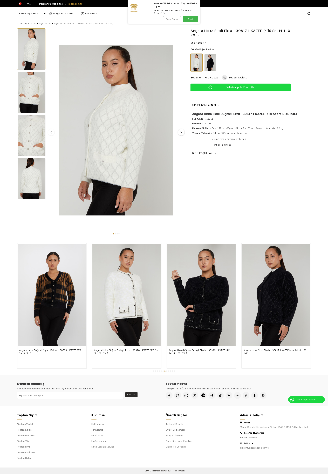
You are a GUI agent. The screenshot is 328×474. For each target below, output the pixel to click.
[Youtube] (263, 395)
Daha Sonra (172, 19)
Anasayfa (24, 23)
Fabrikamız (97, 435)
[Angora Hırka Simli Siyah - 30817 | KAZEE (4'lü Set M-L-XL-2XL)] (276, 295)
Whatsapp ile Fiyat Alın (241, 87)
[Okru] (237, 395)
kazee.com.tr (75, 3)
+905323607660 (249, 437)
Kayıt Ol (131, 394)
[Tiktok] (220, 395)
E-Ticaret (154, 470)
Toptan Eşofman (26, 452)
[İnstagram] (177, 395)
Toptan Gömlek (25, 424)
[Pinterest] (246, 395)
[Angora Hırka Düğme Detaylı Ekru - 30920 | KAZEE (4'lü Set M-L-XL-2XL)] (126, 295)
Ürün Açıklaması (205, 105)
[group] (116, 130)
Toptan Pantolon (26, 435)
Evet (190, 19)
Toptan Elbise (24, 429)
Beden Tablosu (238, 77)
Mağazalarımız (63, 13)
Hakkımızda (97, 424)
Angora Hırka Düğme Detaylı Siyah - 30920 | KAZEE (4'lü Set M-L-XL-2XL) (199, 352)
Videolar (91, 13)
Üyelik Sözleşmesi (175, 429)
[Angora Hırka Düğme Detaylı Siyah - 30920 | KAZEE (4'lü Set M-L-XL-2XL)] (201, 295)
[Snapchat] (254, 395)
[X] (194, 395)
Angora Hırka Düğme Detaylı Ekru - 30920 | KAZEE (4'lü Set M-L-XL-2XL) (126, 352)
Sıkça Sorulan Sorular (102, 446)
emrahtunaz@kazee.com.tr (254, 447)
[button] (113, 233)
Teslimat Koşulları (175, 424)
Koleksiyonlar (28, 13)
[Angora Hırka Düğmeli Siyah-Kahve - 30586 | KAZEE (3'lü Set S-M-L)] (51, 295)
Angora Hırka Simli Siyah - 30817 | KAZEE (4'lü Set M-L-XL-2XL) (275, 352)
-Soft (146, 470)
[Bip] (203, 395)
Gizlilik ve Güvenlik (176, 446)
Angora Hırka (44, 23)
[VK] (229, 395)
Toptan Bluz (23, 446)
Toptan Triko (23, 440)
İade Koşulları (204, 153)
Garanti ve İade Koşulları (179, 440)
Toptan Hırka (24, 457)
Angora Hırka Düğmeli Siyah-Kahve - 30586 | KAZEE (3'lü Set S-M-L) (50, 352)
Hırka (33, 23)
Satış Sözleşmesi (174, 435)
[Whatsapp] (186, 395)
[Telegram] (211, 395)
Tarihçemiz (97, 429)
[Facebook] (169, 395)
